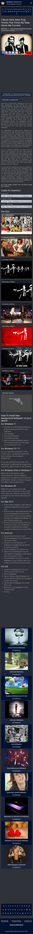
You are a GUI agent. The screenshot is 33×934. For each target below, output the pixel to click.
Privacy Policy (16, 921)
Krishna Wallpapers (16, 925)
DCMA (29, 53)
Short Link (4, 194)
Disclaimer (4, 921)
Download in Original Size (10, 99)
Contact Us (28, 921)
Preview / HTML (6, 199)
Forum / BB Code (7, 204)
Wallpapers (4, 28)
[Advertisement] (16, 74)
